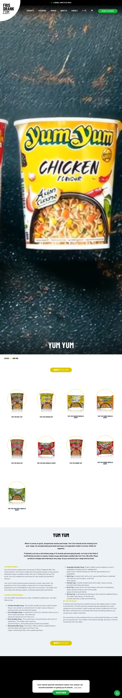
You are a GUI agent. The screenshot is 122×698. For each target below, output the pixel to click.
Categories (42, 10)
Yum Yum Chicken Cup (46, 417)
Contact (74, 10)
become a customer (108, 11)
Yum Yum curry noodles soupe (105, 417)
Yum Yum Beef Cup (16, 417)
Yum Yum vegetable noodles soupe (17, 509)
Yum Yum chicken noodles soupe (76, 417)
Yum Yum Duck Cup (17, 463)
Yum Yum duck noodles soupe (46, 463)
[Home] (8, 9)
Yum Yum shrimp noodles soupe (105, 463)
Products (30, 10)
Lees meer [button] (77, 687)
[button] (117, 693)
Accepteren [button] (61, 692)
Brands (53, 10)
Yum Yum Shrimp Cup (75, 463)
